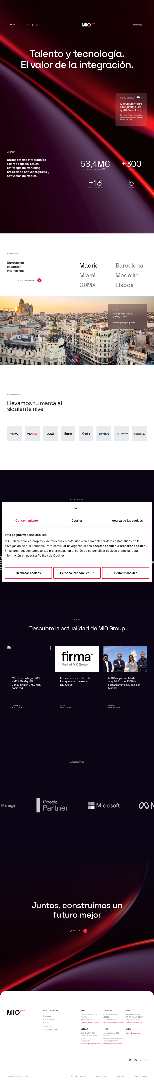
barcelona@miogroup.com (113, 1022)
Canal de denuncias (140, 1076)
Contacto (47, 1026)
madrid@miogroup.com (90, 1022)
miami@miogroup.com (134, 1022)
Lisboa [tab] (125, 285)
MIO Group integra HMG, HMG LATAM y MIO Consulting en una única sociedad (26, 683)
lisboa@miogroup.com (123, 322)
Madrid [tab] (89, 265)
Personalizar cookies (74, 573)
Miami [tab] (87, 275)
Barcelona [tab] (129, 265)
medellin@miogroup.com (90, 1043)
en (37, 25)
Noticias (46, 1023)
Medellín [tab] (127, 275)
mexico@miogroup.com (112, 1043)
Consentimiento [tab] (26, 520)
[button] (131, 97)
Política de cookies (101, 1076)
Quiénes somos (49, 1019)
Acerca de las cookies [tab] (127, 520)
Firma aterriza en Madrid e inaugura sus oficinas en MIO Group (75, 681)
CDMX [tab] (87, 285)
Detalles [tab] (77, 520)
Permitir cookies (125, 573)
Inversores (137, 25)
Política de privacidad (78, 1076)
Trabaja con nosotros (51, 1030)
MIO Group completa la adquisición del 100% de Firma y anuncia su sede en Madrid (124, 683)
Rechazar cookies (28, 573)
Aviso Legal (120, 1076)
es (28, 25)
